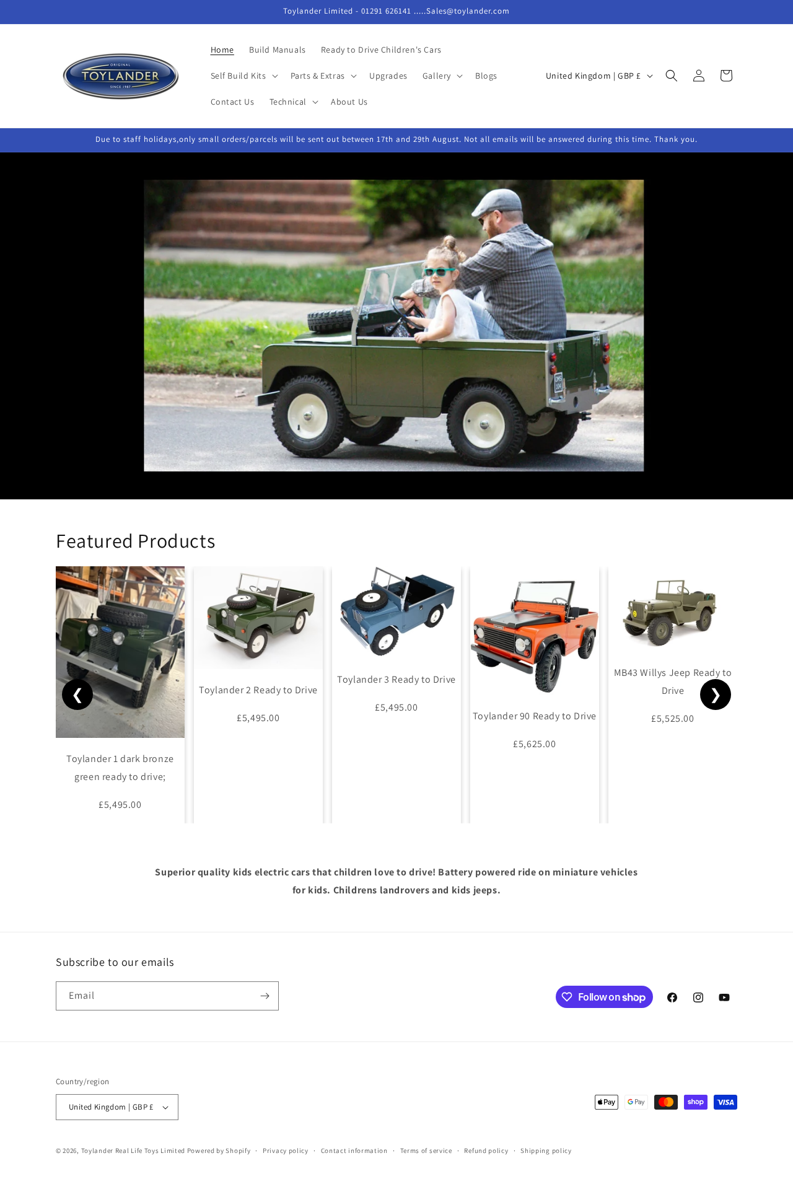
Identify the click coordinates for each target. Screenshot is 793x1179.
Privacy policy (286, 1150)
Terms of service (426, 1150)
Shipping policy (546, 1150)
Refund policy (486, 1150)
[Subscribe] (264, 995)
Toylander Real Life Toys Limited (133, 1150)
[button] (243, 76)
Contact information (354, 1150)
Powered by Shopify (219, 1150)
